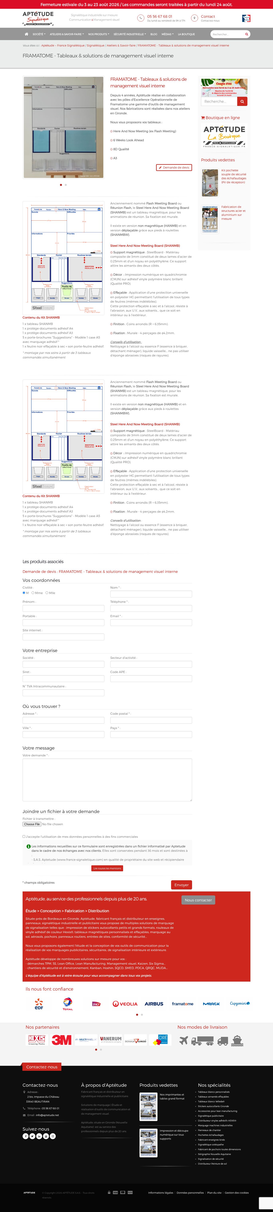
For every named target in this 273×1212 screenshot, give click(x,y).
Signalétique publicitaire (211, 1115)
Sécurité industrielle (129, 34)
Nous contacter (198, 900)
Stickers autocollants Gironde (213, 1106)
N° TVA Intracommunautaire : (44, 686)
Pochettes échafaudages (211, 1135)
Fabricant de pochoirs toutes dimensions (219, 1149)
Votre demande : (36, 755)
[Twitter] (32, 1136)
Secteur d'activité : (123, 657)
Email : (116, 616)
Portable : (30, 616)
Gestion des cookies (237, 1192)
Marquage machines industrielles (215, 1125)
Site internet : (32, 630)
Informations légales (160, 1192)
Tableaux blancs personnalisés (214, 1092)
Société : (29, 657)
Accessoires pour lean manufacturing (217, 1111)
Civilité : (28, 587)
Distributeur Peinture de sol (212, 1163)
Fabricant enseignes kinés (211, 1139)
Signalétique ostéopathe (211, 1144)
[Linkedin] (39, 1136)
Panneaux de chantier (209, 1130)
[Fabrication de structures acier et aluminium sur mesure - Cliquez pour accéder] (210, 219)
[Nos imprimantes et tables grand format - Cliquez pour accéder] (148, 1107)
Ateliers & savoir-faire (66, 34)
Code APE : (118, 672)
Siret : (27, 672)
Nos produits (97, 34)
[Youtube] (46, 1136)
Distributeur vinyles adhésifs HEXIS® (217, 1120)
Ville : (27, 728)
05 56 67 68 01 (50, 1108)
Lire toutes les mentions (107, 868)
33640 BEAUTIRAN (37, 1101)
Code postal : (120, 713)
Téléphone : (119, 601)
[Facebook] (26, 1136)
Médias (166, 34)
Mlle (51, 593)
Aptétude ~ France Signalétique (63, 45)
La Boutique (186, 34)
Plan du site (214, 1192)
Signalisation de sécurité (211, 1159)
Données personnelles (190, 1192)
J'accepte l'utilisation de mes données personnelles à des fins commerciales (81, 836)
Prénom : (29, 601)
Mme (38, 593)
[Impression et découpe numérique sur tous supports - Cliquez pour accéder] (148, 1143)
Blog (153, 34)
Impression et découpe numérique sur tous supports (174, 1134)
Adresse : (30, 713)
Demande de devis (175, 167)
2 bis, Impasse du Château (43, 1096)
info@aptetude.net (47, 1114)
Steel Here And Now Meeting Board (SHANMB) (145, 245)
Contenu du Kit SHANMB (41, 317)
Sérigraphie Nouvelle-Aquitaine (214, 1154)
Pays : (115, 728)
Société (38, 34)
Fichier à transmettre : (39, 818)
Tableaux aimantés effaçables (213, 1096)
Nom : (115, 587)
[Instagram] (53, 1136)
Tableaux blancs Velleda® (211, 1101)
